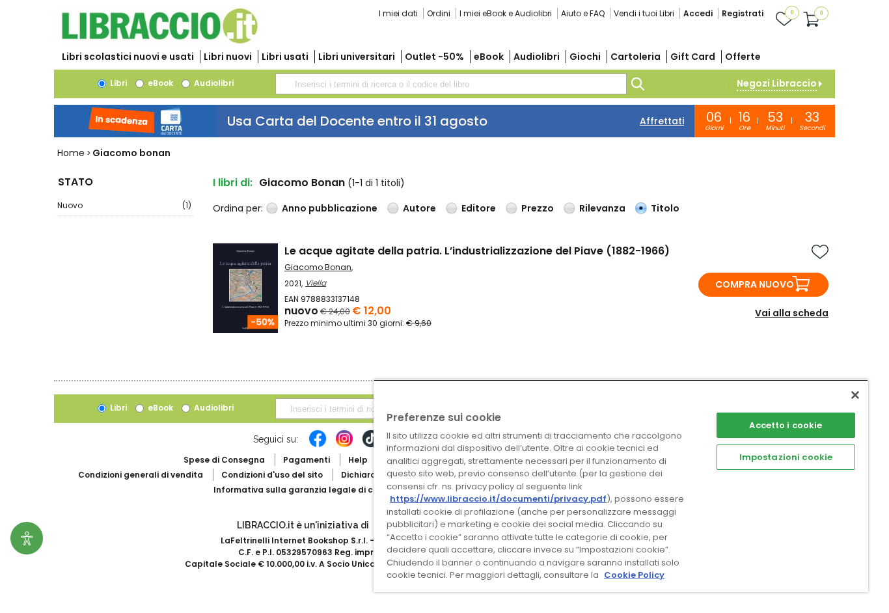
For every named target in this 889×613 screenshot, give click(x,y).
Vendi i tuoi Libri (644, 13)
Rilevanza (602, 208)
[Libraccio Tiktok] (371, 445)
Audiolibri (536, 56)
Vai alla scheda (791, 313)
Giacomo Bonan (317, 267)
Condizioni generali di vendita (140, 474)
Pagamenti (306, 459)
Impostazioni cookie (785, 457)
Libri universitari (356, 56)
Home (71, 152)
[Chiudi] (855, 395)
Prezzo (537, 208)
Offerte (743, 56)
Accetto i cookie (785, 425)
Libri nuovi (228, 56)
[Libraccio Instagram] (344, 445)
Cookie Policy (634, 575)
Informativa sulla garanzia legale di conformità (314, 489)
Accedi (698, 13)
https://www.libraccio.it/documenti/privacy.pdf (498, 499)
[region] (621, 485)
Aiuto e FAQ (583, 13)
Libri (117, 83)
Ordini (438, 13)
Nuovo (124, 205)
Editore (478, 208)
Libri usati (285, 56)
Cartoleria (635, 56)
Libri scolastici (128, 56)
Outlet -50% (434, 56)
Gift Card (692, 56)
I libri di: (233, 182)
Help (358, 459)
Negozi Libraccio (777, 83)
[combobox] (451, 84)
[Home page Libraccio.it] (159, 40)
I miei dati (398, 13)
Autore (419, 208)
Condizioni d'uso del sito (272, 474)
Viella (315, 282)
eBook (489, 56)
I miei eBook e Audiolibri (505, 13)
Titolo (665, 208)
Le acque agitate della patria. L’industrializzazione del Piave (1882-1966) (477, 250)
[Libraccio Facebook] (317, 445)
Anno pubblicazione (329, 208)
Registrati (742, 13)
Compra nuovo (754, 284)
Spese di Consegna (224, 459)
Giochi (585, 56)
